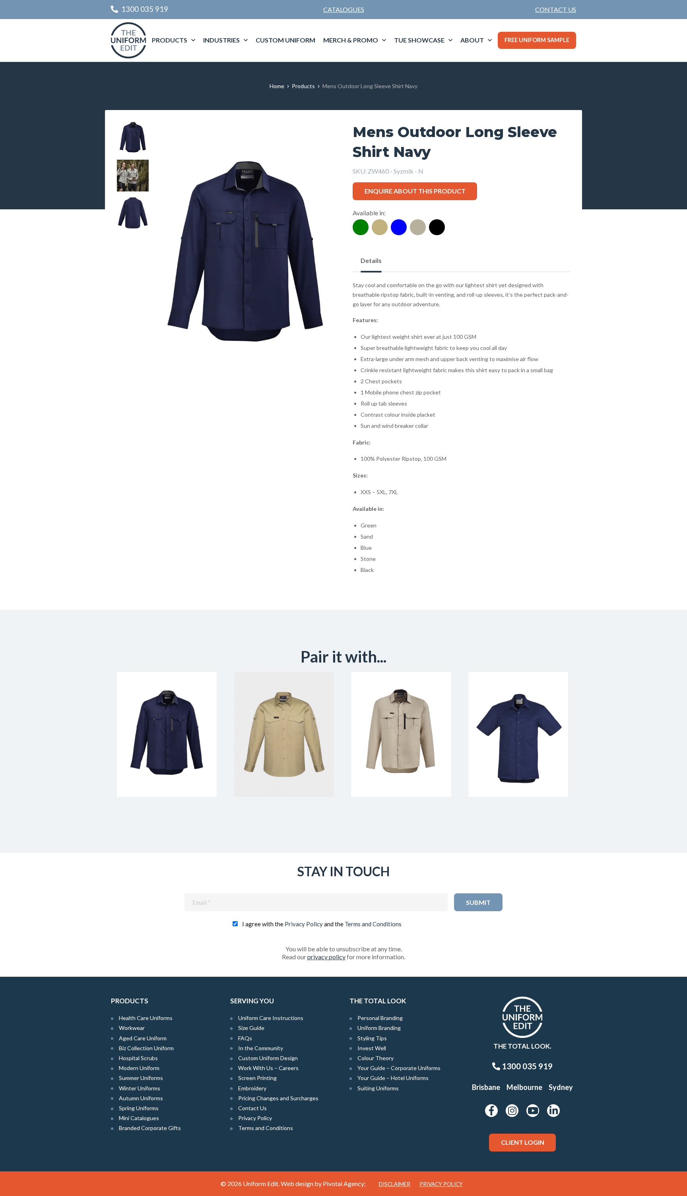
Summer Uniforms (141, 1077)
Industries (221, 40)
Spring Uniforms (139, 1108)
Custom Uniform (285, 40)
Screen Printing (257, 1077)
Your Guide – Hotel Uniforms (393, 1077)
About (472, 40)
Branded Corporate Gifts (150, 1128)
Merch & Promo (350, 40)
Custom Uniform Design (268, 1058)
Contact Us (555, 9)
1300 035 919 (526, 1066)
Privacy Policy (304, 923)
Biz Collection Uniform (146, 1048)
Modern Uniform (139, 1068)
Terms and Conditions (373, 923)
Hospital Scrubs (138, 1058)
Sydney (561, 1087)
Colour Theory (375, 1058)
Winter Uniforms (139, 1088)
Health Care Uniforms (146, 1017)
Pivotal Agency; (344, 1183)
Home (277, 86)
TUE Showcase (419, 40)
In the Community (260, 1048)
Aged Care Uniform (143, 1038)
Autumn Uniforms (141, 1098)
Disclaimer (394, 1184)
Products (169, 40)
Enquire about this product (415, 191)
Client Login (522, 1142)
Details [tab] (371, 260)
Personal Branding (380, 1017)
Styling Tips (372, 1038)
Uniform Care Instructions (270, 1017)
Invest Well (371, 1048)
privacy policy (326, 956)
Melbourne (524, 1087)
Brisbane (486, 1087)
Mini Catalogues (139, 1118)
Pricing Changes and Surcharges (278, 1098)
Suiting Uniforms (378, 1088)
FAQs (245, 1038)
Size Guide (251, 1027)
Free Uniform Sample (537, 40)
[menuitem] (555, 9)
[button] (316, 140)
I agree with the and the (322, 923)
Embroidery (252, 1088)
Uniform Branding (379, 1027)
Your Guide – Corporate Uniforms (399, 1068)
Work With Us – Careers (268, 1068)
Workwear (132, 1027)
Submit (478, 902)
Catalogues (343, 9)
